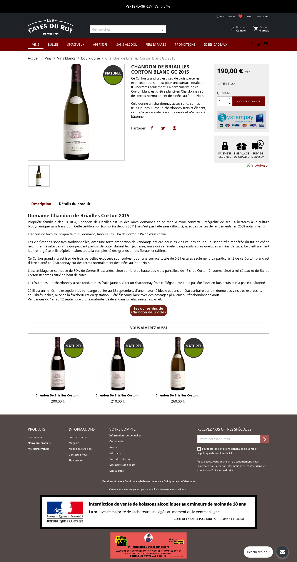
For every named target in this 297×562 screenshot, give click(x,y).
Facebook (252, 44)
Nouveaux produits (39, 443)
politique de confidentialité (216, 453)
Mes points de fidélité (122, 465)
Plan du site (76, 460)
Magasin (74, 443)
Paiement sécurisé (80, 437)
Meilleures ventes (38, 449)
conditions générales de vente (236, 449)
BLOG (249, 16)
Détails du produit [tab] (74, 203)
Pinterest (174, 132)
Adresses (115, 453)
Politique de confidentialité (179, 481)
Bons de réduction (120, 459)
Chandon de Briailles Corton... (57, 395)
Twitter (259, 44)
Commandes (117, 441)
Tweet (163, 132)
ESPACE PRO (263, 16)
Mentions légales (112, 481)
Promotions (35, 437)
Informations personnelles (125, 435)
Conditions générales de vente (143, 481)
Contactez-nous (78, 454)
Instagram (266, 44)
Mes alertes (116, 470)
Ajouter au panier (248, 101)
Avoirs (113, 447)
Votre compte (122, 429)
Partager (151, 132)
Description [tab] (41, 203)
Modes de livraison (80, 449)
